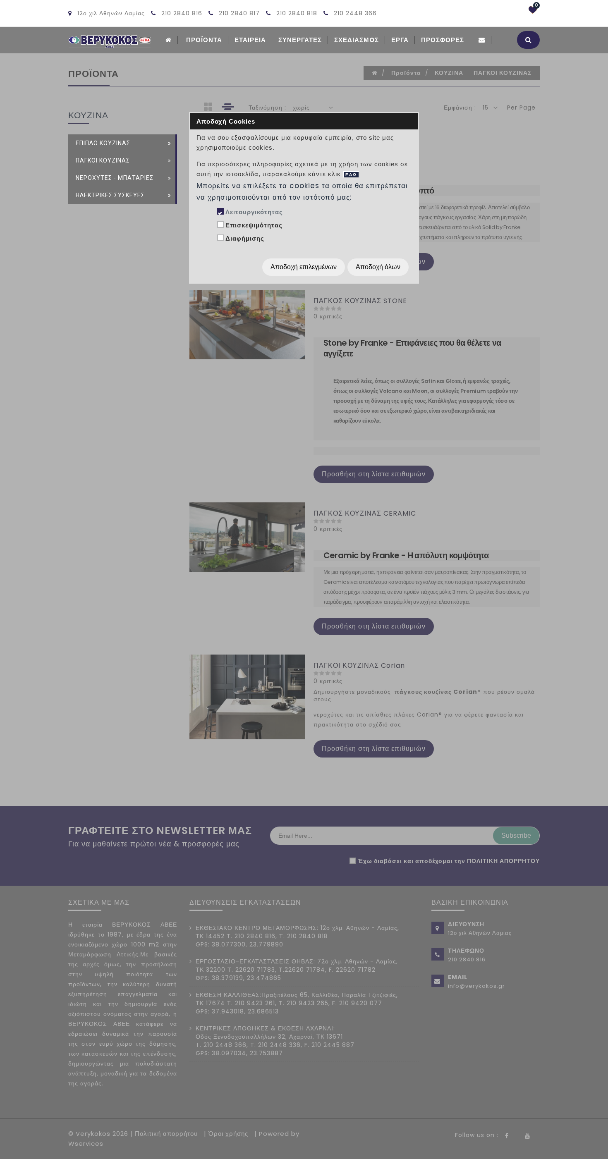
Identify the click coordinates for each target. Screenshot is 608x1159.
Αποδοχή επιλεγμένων (303, 266)
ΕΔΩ (351, 174)
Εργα (400, 40)
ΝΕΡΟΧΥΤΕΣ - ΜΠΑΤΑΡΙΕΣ (114, 177)
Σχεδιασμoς (356, 40)
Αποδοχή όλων (378, 266)
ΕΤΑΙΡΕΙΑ (250, 40)
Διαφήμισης (244, 238)
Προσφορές (442, 40)
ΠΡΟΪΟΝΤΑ (204, 40)
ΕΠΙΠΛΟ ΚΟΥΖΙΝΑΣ (103, 143)
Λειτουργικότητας (254, 211)
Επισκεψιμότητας (253, 225)
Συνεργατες (300, 40)
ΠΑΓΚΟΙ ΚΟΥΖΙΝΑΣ (103, 160)
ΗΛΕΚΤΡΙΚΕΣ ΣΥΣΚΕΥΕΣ (110, 195)
